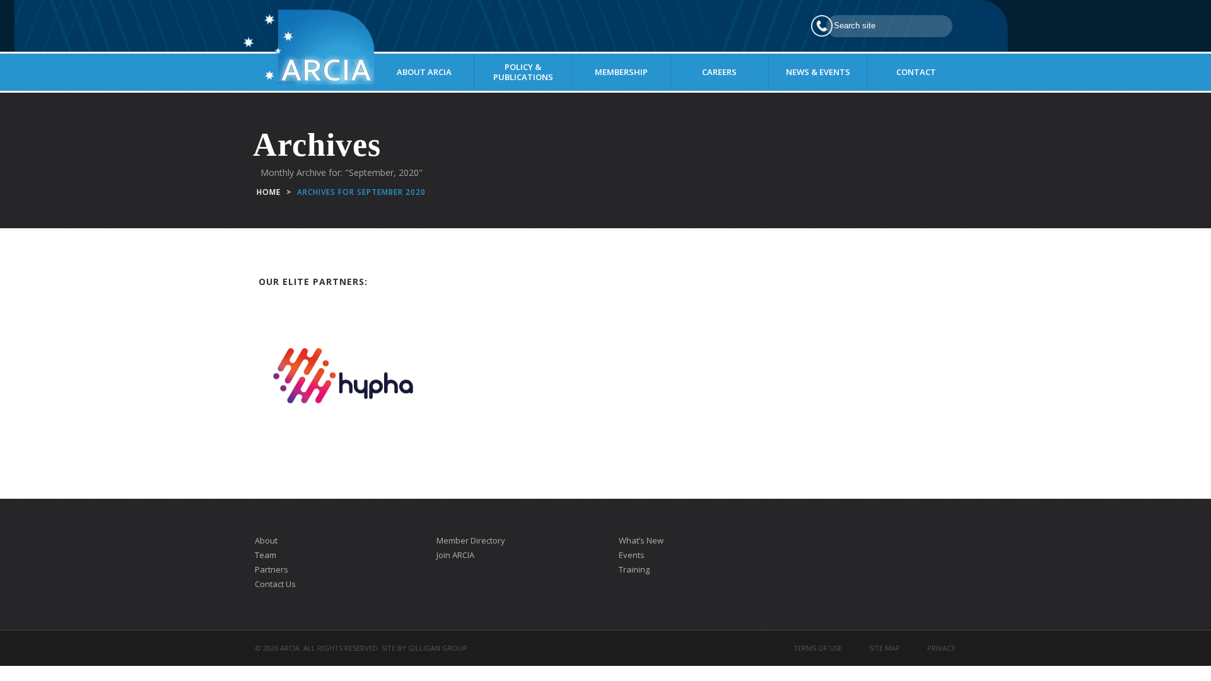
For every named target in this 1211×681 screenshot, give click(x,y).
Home (269, 192)
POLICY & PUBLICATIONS (523, 72)
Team (265, 555)
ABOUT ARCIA (424, 72)
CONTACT (916, 72)
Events (632, 555)
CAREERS (719, 72)
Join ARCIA (455, 555)
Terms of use (817, 648)
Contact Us (275, 584)
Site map (884, 648)
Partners (271, 569)
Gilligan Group (437, 648)
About (266, 540)
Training (634, 569)
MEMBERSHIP (621, 72)
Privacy (941, 648)
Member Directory (470, 540)
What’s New (641, 540)
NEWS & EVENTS (818, 72)
